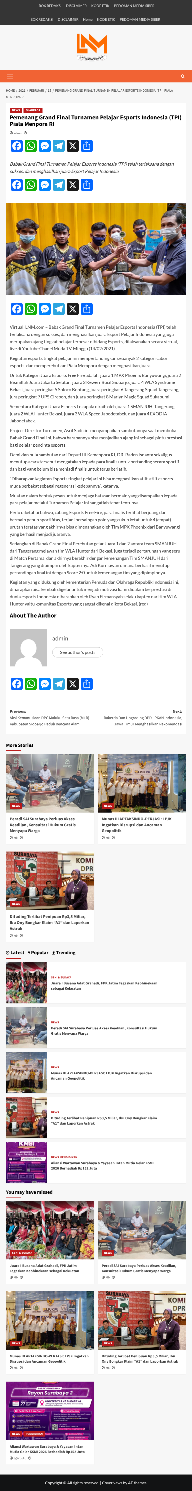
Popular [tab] (39, 952)
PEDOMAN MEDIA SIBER (134, 5)
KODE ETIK (100, 5)
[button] (10, 76)
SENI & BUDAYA (61, 978)
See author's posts (78, 652)
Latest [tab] (17, 952)
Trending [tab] (65, 952)
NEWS (16, 110)
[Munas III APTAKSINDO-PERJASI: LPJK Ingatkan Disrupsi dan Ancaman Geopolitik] (142, 783)
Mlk (16, 838)
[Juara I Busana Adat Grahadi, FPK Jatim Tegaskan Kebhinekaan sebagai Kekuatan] (26, 982)
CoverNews (112, 1482)
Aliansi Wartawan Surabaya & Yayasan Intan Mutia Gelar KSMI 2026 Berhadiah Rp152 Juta (47, 1449)
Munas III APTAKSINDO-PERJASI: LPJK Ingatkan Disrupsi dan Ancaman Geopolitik (137, 825)
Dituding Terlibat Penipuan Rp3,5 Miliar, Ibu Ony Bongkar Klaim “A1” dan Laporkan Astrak (49, 923)
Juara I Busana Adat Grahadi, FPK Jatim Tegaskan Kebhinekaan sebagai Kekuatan (44, 1268)
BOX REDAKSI (50, 5)
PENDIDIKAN (68, 1158)
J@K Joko (20, 1458)
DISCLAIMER (76, 5)
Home (87, 19)
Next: (143, 718)
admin (18, 133)
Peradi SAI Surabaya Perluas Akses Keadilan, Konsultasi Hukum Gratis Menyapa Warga (43, 825)
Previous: (49, 718)
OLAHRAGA (33, 110)
